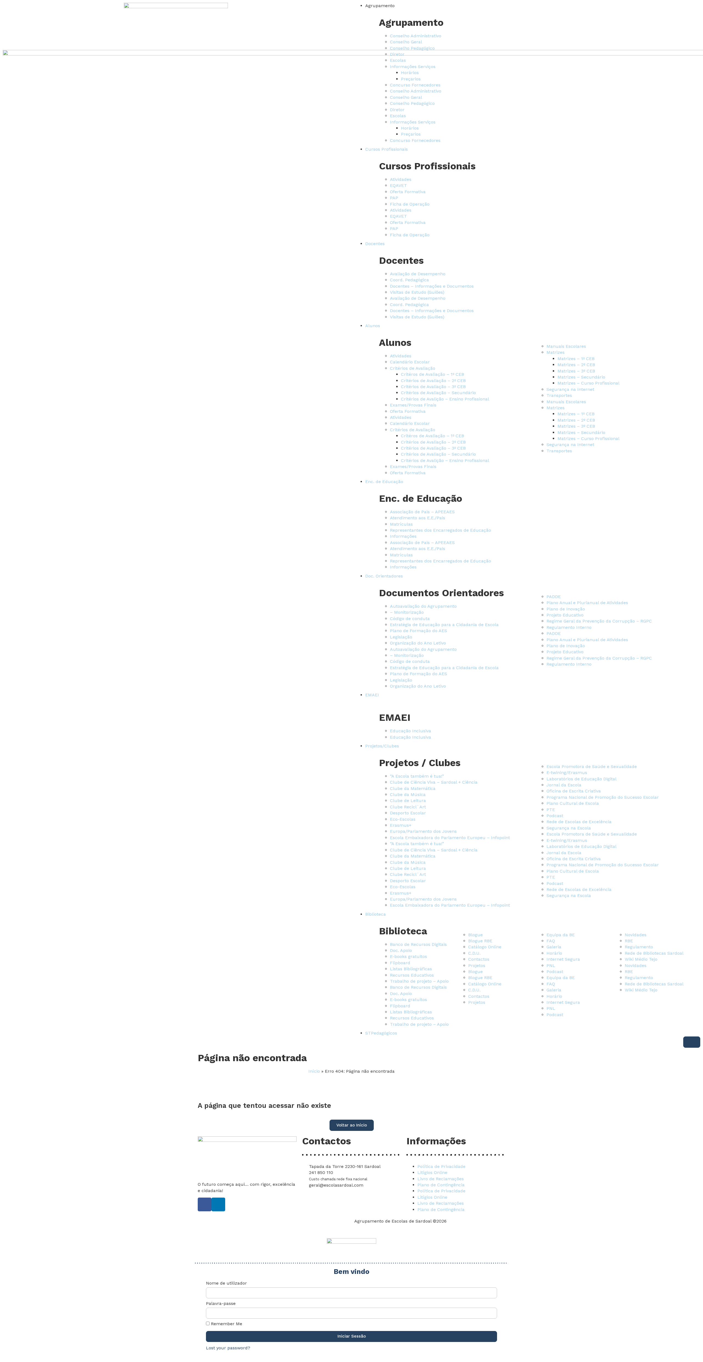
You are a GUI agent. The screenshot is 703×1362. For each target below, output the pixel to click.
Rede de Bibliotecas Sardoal (654, 953)
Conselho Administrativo (415, 35)
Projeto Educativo (565, 615)
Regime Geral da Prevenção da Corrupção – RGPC (599, 621)
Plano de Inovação (565, 609)
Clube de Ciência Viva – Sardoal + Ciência (434, 782)
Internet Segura (563, 959)
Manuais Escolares (566, 346)
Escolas (398, 60)
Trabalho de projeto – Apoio (419, 981)
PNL (550, 965)
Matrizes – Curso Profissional (588, 383)
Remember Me (226, 1324)
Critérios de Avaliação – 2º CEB (433, 380)
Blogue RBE (480, 940)
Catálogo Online (484, 946)
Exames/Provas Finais (413, 405)
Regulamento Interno (569, 627)
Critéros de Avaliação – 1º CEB (432, 374)
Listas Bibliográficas (411, 968)
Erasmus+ (400, 825)
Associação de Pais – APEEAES (422, 511)
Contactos (478, 959)
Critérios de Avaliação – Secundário (438, 392)
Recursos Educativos (412, 975)
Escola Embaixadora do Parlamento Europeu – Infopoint (450, 837)
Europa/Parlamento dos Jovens (423, 831)
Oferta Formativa (408, 191)
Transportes (559, 395)
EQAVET (398, 185)
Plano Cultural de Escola (572, 803)
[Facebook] (204, 1204)
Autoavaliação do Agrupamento (423, 606)
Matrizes (555, 352)
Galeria (553, 946)
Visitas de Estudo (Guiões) (417, 292)
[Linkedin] (218, 1204)
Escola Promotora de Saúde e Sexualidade (591, 766)
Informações (403, 536)
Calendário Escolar (410, 362)
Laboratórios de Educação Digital (581, 778)
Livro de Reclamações (440, 1178)
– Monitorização (407, 612)
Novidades (635, 934)
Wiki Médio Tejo (641, 959)
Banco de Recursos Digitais (418, 944)
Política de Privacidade (441, 1166)
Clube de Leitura (408, 800)
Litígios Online (432, 1172)
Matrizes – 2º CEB (576, 364)
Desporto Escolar (408, 812)
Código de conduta (410, 618)
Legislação (401, 637)
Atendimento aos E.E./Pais (417, 517)
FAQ (550, 940)
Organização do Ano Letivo (418, 643)
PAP (394, 197)
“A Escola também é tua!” (417, 776)
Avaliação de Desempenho (417, 273)
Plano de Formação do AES (418, 630)
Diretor (397, 54)
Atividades (400, 179)
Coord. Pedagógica (409, 279)
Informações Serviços (413, 66)
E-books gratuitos (408, 956)
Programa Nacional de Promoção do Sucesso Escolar (602, 797)
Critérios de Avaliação (412, 368)
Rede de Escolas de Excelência (579, 821)
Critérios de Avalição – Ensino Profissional (445, 399)
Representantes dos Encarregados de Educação (440, 530)
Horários (410, 72)
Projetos (476, 965)
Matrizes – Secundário (581, 377)
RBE (629, 940)
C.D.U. (474, 953)
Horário (554, 953)
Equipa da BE (560, 934)
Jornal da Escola (563, 785)
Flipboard (400, 962)
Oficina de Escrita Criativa (573, 791)
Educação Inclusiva (410, 730)
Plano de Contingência (441, 1184)
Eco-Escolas (402, 819)
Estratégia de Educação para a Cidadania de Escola (444, 624)
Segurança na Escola (568, 828)
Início (314, 1071)
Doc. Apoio (401, 950)
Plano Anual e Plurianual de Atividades (587, 602)
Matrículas (401, 524)
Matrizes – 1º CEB (576, 358)
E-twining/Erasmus (566, 772)
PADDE (553, 596)
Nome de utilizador (226, 1283)
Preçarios (411, 79)
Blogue (475, 934)
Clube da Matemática (413, 788)
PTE (550, 809)
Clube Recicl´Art (408, 806)
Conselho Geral (406, 41)
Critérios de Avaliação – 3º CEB (433, 386)
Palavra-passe (221, 1303)
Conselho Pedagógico (412, 48)
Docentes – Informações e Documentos (432, 286)
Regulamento (639, 946)
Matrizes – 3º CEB (576, 371)
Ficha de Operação (409, 204)
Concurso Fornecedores (415, 85)
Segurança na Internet (570, 389)
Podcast (554, 815)
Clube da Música (408, 794)
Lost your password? (228, 1347)
